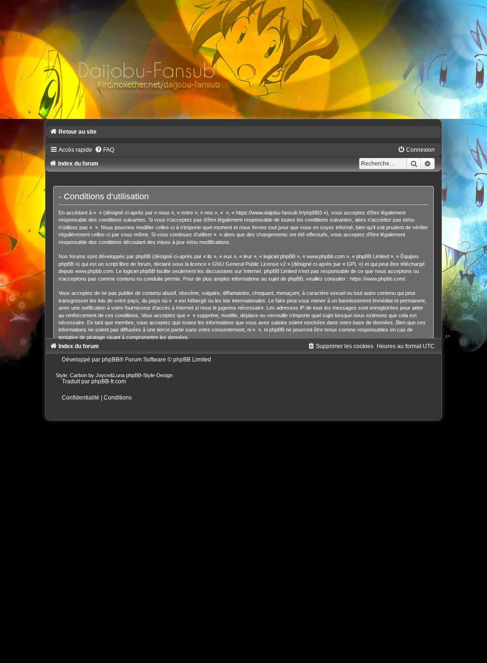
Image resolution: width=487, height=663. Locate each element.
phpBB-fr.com (108, 381)
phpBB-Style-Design (149, 375)
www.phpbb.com (94, 271)
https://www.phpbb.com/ (377, 279)
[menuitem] (104, 149)
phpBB (110, 359)
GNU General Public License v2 (249, 264)
